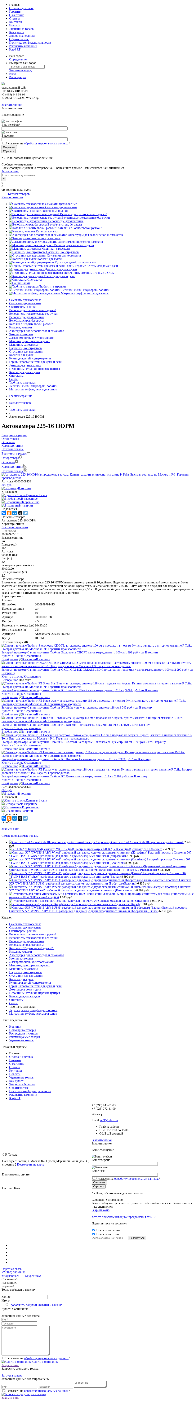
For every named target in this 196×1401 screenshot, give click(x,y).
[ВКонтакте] (4, 513)
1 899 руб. (134, 652)
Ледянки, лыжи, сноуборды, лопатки (85, 290)
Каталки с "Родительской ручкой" (79, 228)
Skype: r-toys (30, 1275)
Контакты (15, 22)
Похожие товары (13, 471)
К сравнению (30, 502)
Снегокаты (34, 279)
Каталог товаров (18, 193)
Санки (25, 283)
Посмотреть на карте (30, 1164)
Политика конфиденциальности (30, 42)
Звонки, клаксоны (48, 238)
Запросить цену (35, 1394)
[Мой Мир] (14, 513)
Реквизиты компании (23, 46)
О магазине (16, 15)
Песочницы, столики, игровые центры (89, 272)
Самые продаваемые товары (20, 835)
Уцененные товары (21, 28)
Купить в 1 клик (36, 495)
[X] (20, 513)
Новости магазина (108, 1230)
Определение (18, 59)
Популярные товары (22, 1030)
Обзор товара (10, 457)
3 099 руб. (134, 690)
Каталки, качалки (47, 231)
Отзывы (14, 18)
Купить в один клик (44, 1361)
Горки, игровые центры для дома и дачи (91, 265)
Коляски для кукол (49, 259)
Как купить (16, 32)
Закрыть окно (10, 171)
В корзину (24, 488)
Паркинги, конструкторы (62, 252)
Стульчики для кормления (64, 255)
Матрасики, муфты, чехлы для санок (85, 293)
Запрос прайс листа (22, 35)
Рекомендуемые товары (24, 1037)
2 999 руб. (142, 742)
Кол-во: (7, 1296)
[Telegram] (25, 513)
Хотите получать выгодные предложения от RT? (123, 1217)
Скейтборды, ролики (54, 210)
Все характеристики (15, 527)
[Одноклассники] (9, 513)
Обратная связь (19, 39)
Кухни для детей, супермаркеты (75, 262)
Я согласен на (37, 143)
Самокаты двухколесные (61, 207)
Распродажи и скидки (23, 1033)
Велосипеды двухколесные (65, 221)
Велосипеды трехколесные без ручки (85, 217)
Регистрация (17, 77)
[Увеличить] (98, 478)
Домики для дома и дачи (61, 269)
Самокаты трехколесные (61, 203)
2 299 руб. (183, 669)
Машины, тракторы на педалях (74, 245)
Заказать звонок (12, 104)
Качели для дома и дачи (59, 276)
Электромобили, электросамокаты (80, 241)
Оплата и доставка (21, 8)
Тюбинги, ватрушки (52, 286)
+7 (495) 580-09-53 (13, 1272)
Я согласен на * (37, 1358)
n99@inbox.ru (109, 1120)
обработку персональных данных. (46, 143)
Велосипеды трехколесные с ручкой (83, 214)
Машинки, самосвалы (56, 248)
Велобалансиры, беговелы (64, 224)
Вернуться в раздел (14, 453)
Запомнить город (20, 70)
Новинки (15, 1026)
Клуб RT (14, 49)
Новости (14, 25)
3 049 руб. (128, 707)
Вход (12, 73)
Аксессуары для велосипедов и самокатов (95, 234)
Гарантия (15, 11)
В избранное (29, 498)
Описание (8, 462)
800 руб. (7, 484)
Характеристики (12, 466)
